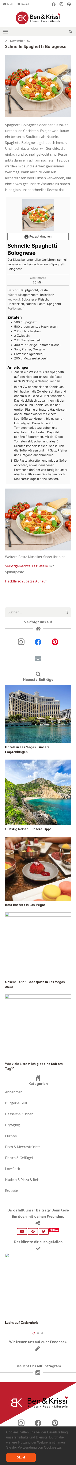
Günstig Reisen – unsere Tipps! (28, 829)
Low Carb (12, 1168)
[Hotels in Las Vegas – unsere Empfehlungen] (38, 688)
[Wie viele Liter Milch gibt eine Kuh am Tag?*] (38, 997)
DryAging (12, 1125)
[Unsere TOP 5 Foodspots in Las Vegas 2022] (38, 915)
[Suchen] (70, 31)
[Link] (38, 18)
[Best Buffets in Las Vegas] (38, 839)
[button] (63, 1447)
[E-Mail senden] (22, 1231)
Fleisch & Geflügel (19, 1157)
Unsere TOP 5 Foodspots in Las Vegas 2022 (35, 984)
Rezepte (11, 1190)
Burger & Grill (16, 1103)
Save (55, 1229)
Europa (11, 1136)
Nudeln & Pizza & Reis (22, 1179)
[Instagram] (61, 4)
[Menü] (5, 31)
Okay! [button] (21, 1457)
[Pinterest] (69, 4)
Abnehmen (13, 1092)
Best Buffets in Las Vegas (25, 905)
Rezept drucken (40, 236)
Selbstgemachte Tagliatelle (27, 566)
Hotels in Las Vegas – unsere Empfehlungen (27, 749)
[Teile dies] (33, 1231)
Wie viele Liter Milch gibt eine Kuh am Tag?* (34, 1066)
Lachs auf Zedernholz (21, 1323)
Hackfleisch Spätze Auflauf (26, 581)
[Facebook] (53, 4)
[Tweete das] (44, 1231)
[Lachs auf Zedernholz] (38, 1256)
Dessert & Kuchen (19, 1114)
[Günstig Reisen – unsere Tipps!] (38, 762)
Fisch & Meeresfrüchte (23, 1146)
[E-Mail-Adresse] (38, 658)
